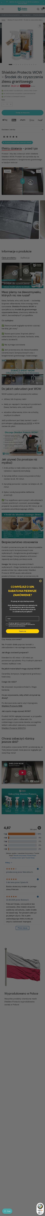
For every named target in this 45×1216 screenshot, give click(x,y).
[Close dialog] (40, 581)
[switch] (40, 1213)
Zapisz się (22, 631)
